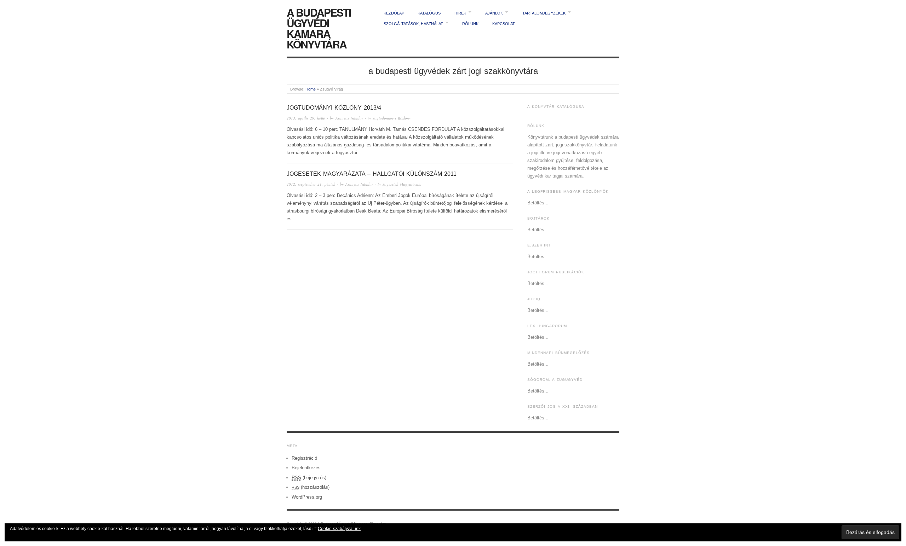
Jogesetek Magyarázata (402, 184)
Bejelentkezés (306, 467)
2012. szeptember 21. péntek (311, 184)
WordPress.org (307, 497)
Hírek (460, 13)
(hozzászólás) (310, 487)
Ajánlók (494, 13)
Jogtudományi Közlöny (392, 118)
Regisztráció (304, 458)
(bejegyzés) (309, 477)
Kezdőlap (394, 13)
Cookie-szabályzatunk (339, 528)
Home (310, 89)
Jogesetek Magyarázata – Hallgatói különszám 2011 (372, 174)
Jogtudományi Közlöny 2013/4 (334, 108)
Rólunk (470, 24)
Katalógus (429, 13)
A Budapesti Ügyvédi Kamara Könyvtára (319, 28)
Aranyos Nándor (349, 118)
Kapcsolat (503, 24)
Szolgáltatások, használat (413, 24)
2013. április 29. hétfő (306, 118)
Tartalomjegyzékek (544, 13)
